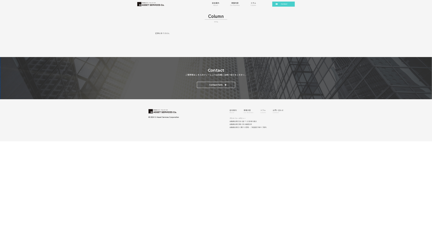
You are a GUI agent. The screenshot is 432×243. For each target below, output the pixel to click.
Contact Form (216, 85)
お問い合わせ (278, 111)
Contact (284, 4)
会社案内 (215, 4)
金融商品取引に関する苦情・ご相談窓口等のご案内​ (248, 127)
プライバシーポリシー (238, 118)
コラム (263, 111)
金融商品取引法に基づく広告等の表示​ (243, 121)
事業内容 (235, 4)
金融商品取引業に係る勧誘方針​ (241, 124)
